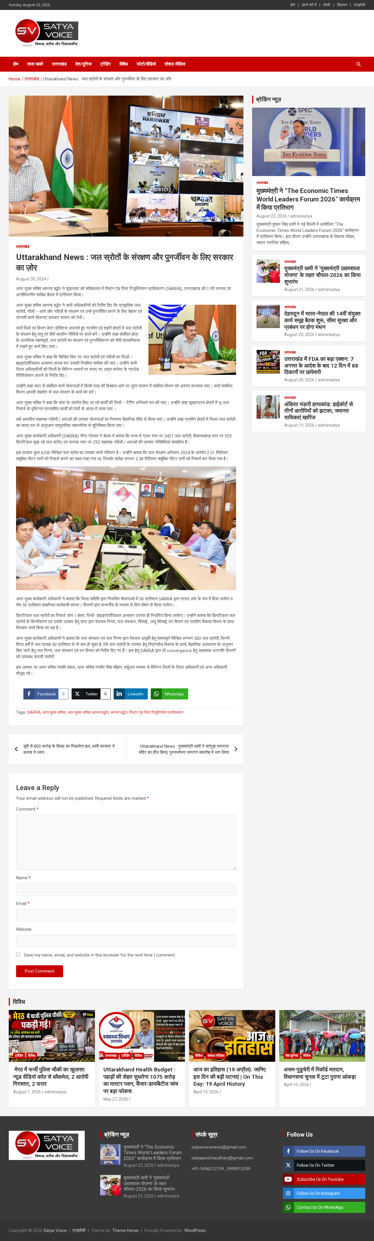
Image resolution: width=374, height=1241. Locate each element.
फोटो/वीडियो (146, 64)
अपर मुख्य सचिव (54, 712)
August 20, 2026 (299, 334)
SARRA (34, 712)
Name (23, 877)
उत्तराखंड (59, 64)
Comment (27, 809)
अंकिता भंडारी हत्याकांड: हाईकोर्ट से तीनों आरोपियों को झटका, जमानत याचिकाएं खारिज (318, 411)
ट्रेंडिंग (105, 64)
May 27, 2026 (115, 1099)
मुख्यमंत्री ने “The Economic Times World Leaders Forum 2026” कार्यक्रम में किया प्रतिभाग (308, 199)
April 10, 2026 (296, 1084)
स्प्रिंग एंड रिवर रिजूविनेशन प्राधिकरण (156, 712)
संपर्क (326, 5)
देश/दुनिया (83, 64)
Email (23, 903)
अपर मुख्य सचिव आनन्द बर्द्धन (88, 712)
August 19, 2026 (299, 425)
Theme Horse (125, 1230)
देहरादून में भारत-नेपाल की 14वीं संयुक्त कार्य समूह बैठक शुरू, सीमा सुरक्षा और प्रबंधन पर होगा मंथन (322, 320)
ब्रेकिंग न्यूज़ (268, 99)
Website (24, 929)
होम (292, 5)
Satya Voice (55, 1230)
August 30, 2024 (31, 279)
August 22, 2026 (272, 216)
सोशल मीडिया (175, 64)
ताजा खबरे (35, 64)
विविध (124, 64)
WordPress (195, 1230)
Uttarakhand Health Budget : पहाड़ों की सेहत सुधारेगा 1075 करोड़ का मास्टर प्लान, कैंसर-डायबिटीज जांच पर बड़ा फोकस (140, 1080)
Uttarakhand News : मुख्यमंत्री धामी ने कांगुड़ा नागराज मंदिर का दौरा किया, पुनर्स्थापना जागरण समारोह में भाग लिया (184, 749)
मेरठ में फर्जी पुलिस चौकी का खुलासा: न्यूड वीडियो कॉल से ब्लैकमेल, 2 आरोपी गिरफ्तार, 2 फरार (50, 1076)
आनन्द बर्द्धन (118, 712)
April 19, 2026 (206, 1092)
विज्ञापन (342, 5)
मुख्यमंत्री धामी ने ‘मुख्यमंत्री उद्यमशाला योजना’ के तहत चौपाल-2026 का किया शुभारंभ (322, 275)
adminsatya (301, 216)
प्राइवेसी (359, 5)
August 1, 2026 (27, 1092)
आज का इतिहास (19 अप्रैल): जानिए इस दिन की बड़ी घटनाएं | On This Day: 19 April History (229, 1076)
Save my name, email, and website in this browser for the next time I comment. (100, 955)
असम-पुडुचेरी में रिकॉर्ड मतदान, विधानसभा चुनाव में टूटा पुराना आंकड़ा (320, 1073)
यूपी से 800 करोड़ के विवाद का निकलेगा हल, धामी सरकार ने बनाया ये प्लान (69, 749)
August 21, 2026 (299, 289)
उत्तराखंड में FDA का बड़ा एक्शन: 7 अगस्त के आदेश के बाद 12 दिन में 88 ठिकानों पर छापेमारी (321, 366)
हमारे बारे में (309, 5)
